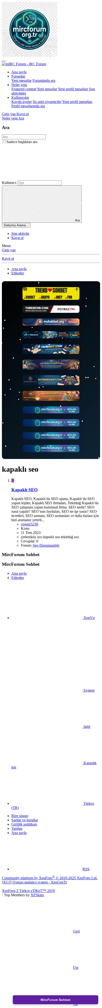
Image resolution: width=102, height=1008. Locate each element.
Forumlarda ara (43, 80)
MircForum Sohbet (55, 1000)
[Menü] (4, 61)
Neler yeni (19, 85)
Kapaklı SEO (24, 489)
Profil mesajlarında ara (28, 106)
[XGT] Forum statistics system (34, 882)
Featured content (23, 89)
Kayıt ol (17, 238)
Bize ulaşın (19, 816)
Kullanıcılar (20, 97)
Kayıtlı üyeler (21, 102)
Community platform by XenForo (49, 878)
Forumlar (18, 76)
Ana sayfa (19, 72)
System (88, 690)
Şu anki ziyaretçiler (47, 102)
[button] (37, 178)
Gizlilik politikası (24, 824)
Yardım (16, 828)
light (86, 727)
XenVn (89, 618)
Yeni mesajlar (21, 80)
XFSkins (37, 895)
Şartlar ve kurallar (24, 820)
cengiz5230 (29, 524)
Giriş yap (9, 250)
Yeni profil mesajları (73, 89)
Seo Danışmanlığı (46, 545)
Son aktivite (20, 233)
